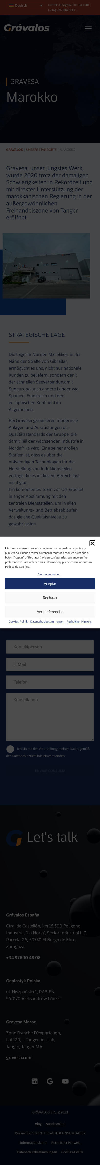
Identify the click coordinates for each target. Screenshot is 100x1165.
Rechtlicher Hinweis (79, 621)
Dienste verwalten (48, 574)
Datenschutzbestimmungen (47, 621)
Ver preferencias (50, 612)
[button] (92, 543)
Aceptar (50, 583)
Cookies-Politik (18, 621)
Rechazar (50, 598)
